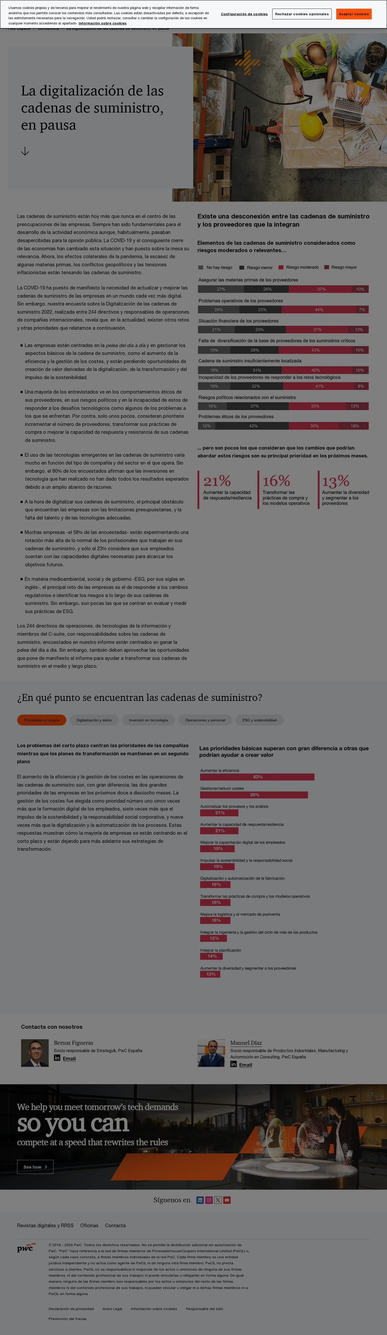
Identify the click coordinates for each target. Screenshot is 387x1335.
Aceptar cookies (354, 14)
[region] (193, 14)
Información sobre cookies (103, 23)
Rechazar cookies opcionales (302, 14)
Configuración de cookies (244, 14)
